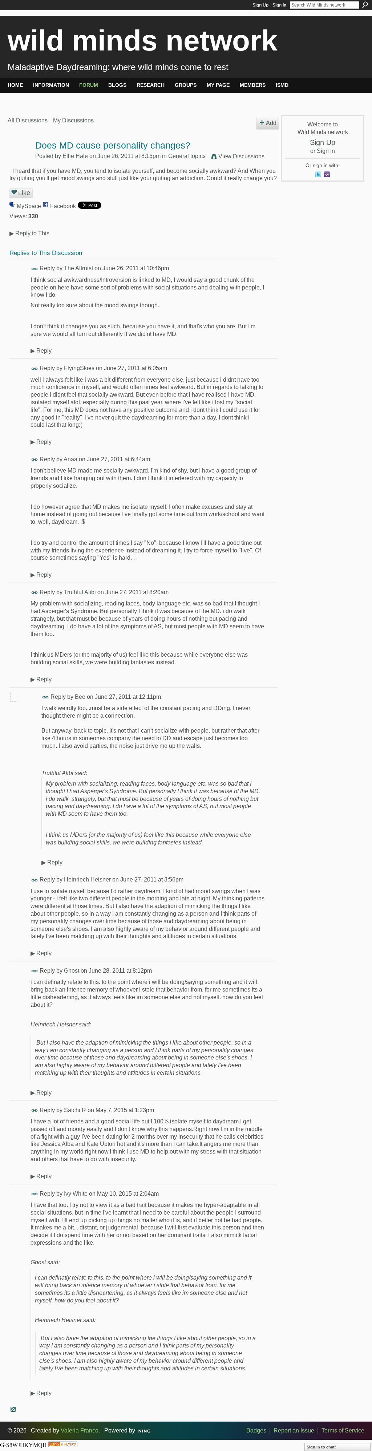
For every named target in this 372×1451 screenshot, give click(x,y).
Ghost (71, 971)
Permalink (34, 269)
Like (24, 192)
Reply (41, 351)
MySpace (29, 206)
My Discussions (73, 120)
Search (365, 4)
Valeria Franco (79, 1430)
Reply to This (29, 233)
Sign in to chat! (321, 1447)
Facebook (63, 206)
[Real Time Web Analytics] (62, 1445)
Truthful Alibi (80, 592)
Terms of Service (343, 1430)
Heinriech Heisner (87, 879)
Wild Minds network (143, 40)
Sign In (279, 5)
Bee (80, 697)
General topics (187, 156)
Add (271, 123)
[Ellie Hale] (19, 160)
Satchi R (75, 1110)
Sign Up (260, 5)
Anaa (70, 459)
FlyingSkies (79, 368)
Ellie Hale (75, 156)
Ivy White (76, 1194)
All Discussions (28, 120)
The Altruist (78, 268)
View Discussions (241, 156)
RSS (13, 1409)
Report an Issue (294, 1430)
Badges (256, 1430)
